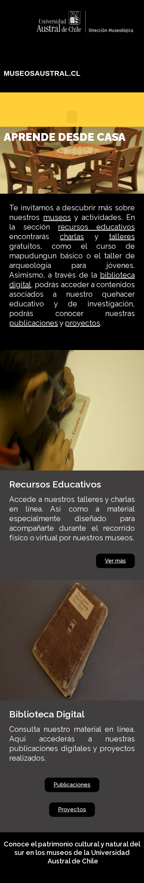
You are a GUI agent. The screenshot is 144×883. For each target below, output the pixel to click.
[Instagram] (124, 37)
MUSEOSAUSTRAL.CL (42, 73)
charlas (72, 236)
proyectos (82, 323)
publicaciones (33, 323)
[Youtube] (112, 37)
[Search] (135, 37)
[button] (72, 117)
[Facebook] (90, 37)
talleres (122, 236)
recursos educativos (96, 227)
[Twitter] (101, 37)
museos (57, 217)
